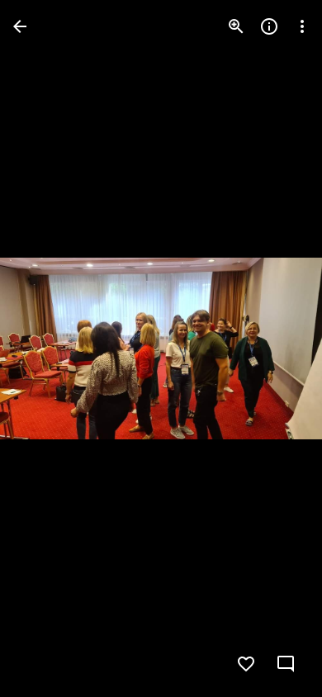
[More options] (302, 26)
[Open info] (269, 26)
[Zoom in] (236, 26)
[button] (46, 348)
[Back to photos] (20, 26)
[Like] (246, 664)
